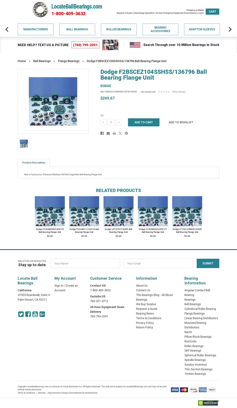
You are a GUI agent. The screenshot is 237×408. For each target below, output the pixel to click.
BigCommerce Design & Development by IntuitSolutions (73, 393)
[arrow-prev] (7, 29)
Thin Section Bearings (198, 369)
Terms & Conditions (148, 318)
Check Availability (49, 214)
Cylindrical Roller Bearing (200, 308)
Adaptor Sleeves (202, 29)
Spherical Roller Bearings (200, 355)
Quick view (50, 208)
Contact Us (143, 290)
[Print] (114, 133)
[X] (120, 133)
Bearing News (145, 313)
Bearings (190, 299)
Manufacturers (35, 29)
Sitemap (41, 393)
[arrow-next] (230, 29)
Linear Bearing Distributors (201, 318)
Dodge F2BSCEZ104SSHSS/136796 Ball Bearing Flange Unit (127, 61)
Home (22, 61)
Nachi (188, 332)
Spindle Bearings (195, 360)
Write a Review (179, 92)
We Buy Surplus (146, 304)
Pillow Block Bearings (198, 336)
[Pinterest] (126, 133)
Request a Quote (124, 13)
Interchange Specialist (144, 13)
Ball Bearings (77, 29)
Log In (201, 13)
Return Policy (144, 327)
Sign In (58, 285)
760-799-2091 (99, 316)
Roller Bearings (118, 29)
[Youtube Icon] (35, 314)
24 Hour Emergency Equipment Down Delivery (176, 13)
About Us (142, 285)
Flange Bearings (68, 61)
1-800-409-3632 (68, 13)
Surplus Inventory (195, 364)
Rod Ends (190, 341)
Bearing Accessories (160, 29)
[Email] (108, 133)
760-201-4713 (99, 301)
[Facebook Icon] (28, 314)
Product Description (33, 162)
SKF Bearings (192, 350)
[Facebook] (102, 133)
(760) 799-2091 (85, 45)
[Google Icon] (42, 314)
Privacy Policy (145, 322)
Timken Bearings (195, 373)
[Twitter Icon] (21, 314)
